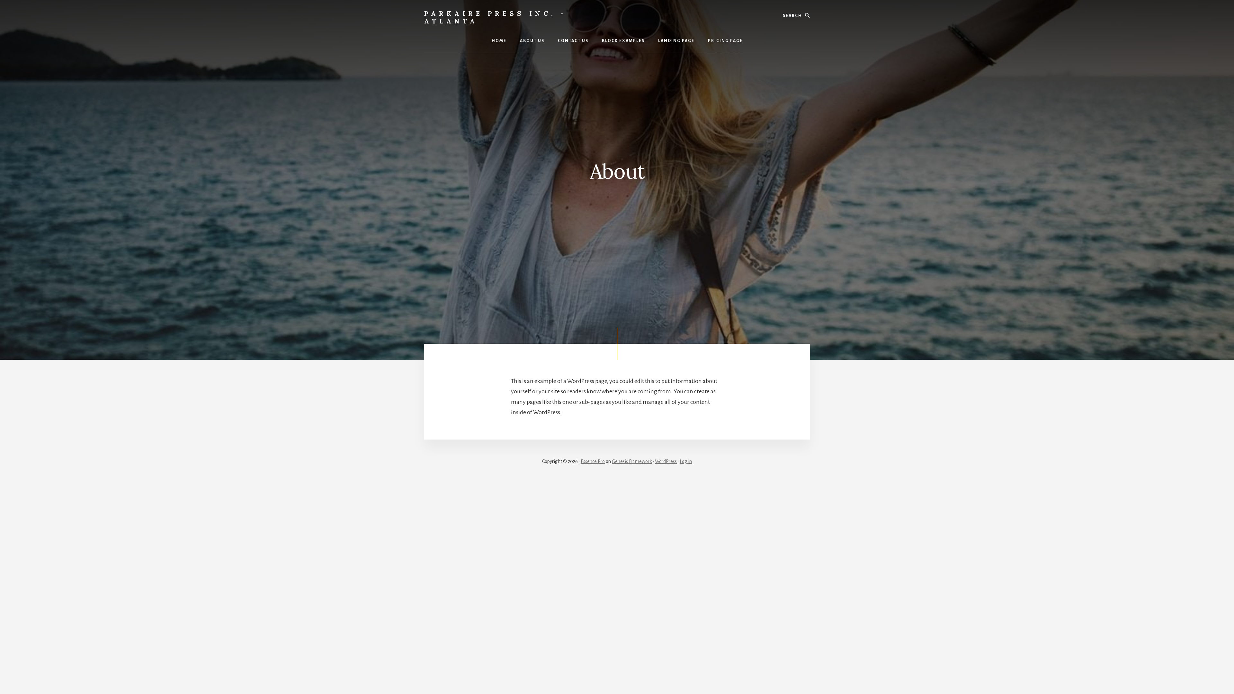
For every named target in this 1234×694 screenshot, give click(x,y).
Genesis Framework (632, 461)
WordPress (666, 461)
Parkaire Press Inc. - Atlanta (495, 17)
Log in (686, 461)
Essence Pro (593, 461)
